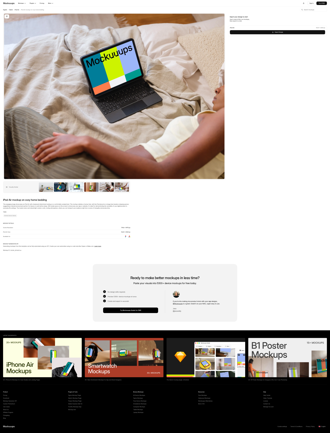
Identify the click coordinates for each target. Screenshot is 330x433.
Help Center (266, 395)
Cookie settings (282, 426)
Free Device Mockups (139, 401)
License (265, 401)
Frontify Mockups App (74, 407)
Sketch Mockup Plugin (74, 398)
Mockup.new (72, 409)
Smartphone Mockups (139, 404)
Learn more (97, 246)
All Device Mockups (139, 395)
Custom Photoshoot (9, 404)
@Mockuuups (178, 304)
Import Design (279, 32)
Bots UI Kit (201, 404)
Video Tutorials (267, 398)
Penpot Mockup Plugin (75, 401)
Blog (4, 418)
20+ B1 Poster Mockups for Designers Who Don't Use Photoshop (267, 380)
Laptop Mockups (138, 412)
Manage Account (268, 407)
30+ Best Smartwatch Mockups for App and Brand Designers (103, 380)
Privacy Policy (310, 426)
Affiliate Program (8, 412)
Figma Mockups (138, 398)
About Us (6, 409)
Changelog (6, 415)
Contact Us (266, 404)
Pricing (42, 3)
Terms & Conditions (296, 426)
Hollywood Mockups (204, 398)
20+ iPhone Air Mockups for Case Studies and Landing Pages (21, 380)
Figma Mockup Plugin (74, 395)
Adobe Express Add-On (75, 404)
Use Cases (6, 407)
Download (6, 398)
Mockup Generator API (10, 401)
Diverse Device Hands (10, 215)
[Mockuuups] (9, 3)
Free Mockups (202, 395)
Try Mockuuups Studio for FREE (130, 310)
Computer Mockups (139, 407)
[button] (22, 3)
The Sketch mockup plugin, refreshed (178, 380)
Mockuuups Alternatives (205, 401)
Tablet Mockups (138, 409)
